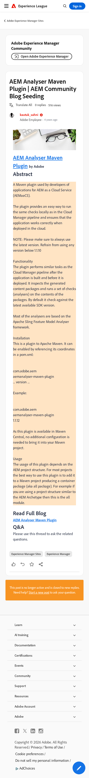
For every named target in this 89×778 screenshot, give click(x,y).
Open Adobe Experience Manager (44, 56)
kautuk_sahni (29, 115)
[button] (24, 105)
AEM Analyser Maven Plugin (35, 520)
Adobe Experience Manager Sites (25, 20)
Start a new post (39, 592)
